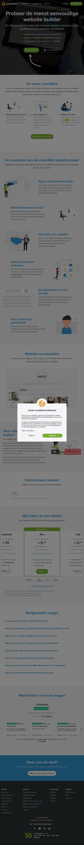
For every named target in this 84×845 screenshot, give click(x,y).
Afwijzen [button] (31, 435)
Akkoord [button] (52, 435)
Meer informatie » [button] (28, 430)
